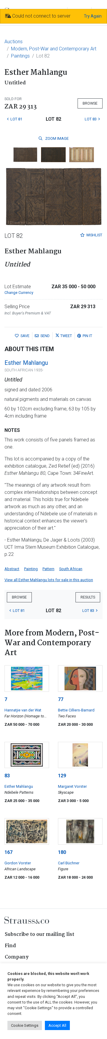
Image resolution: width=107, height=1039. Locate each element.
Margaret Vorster (72, 786)
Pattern (48, 569)
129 (62, 776)
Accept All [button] (57, 1025)
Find (10, 946)
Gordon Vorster (17, 863)
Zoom (56, 138)
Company (17, 957)
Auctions (13, 41)
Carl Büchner (68, 863)
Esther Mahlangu (26, 362)
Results (88, 597)
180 (62, 852)
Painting (31, 569)
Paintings (20, 56)
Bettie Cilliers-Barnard (76, 710)
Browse (90, 103)
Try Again (93, 16)
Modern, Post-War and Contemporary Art (53, 49)
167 (8, 852)
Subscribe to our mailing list (39, 935)
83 (7, 776)
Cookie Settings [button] (24, 1025)
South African (70, 569)
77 (60, 699)
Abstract (11, 569)
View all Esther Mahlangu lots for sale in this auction (48, 580)
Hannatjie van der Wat (22, 710)
